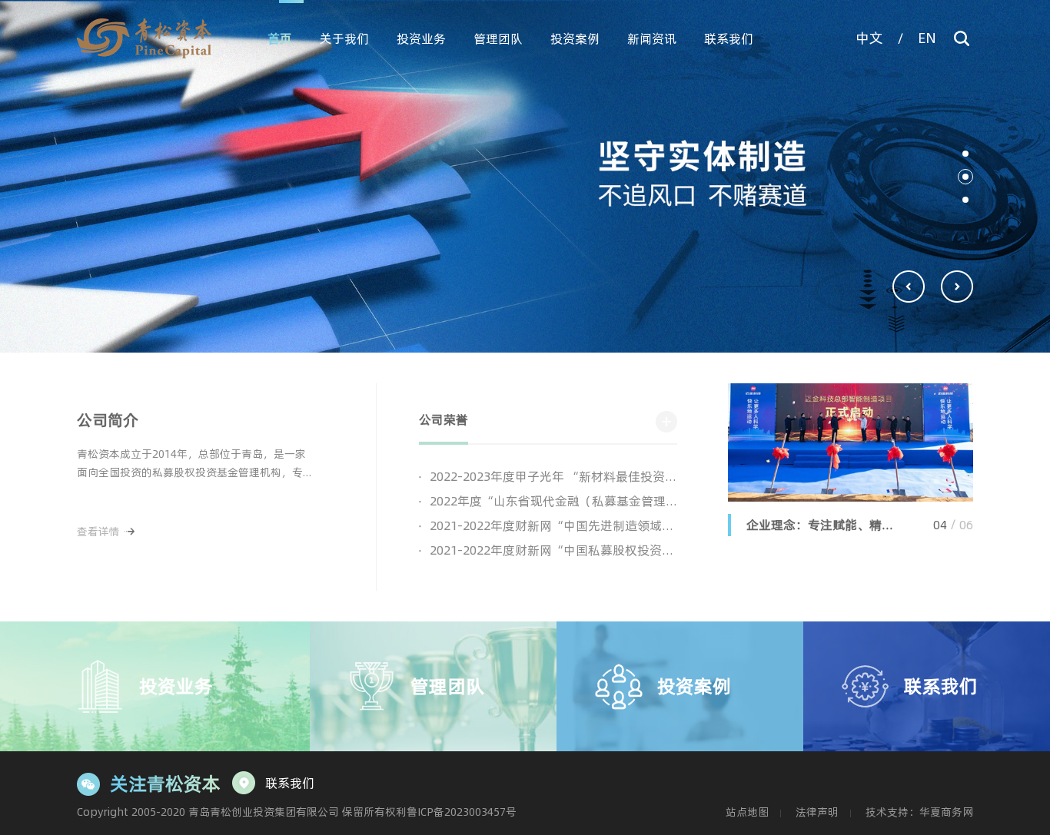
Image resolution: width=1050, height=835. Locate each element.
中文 (869, 38)
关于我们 (344, 38)
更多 (666, 421)
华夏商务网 (946, 812)
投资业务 (421, 38)
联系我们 (728, 38)
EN (927, 38)
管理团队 (498, 38)
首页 (279, 38)
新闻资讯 (651, 38)
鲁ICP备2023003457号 (462, 812)
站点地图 (747, 812)
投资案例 (575, 38)
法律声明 (817, 812)
